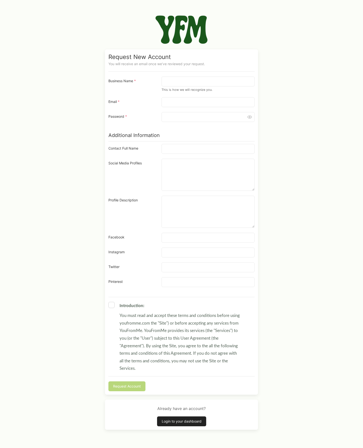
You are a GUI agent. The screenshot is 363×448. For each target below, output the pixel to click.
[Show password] (250, 117)
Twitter (114, 267)
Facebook (116, 237)
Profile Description (123, 200)
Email (114, 101)
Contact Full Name (123, 148)
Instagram (116, 252)
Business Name (122, 81)
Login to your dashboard (182, 421)
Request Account (127, 386)
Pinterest (115, 281)
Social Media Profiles (125, 163)
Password (117, 116)
